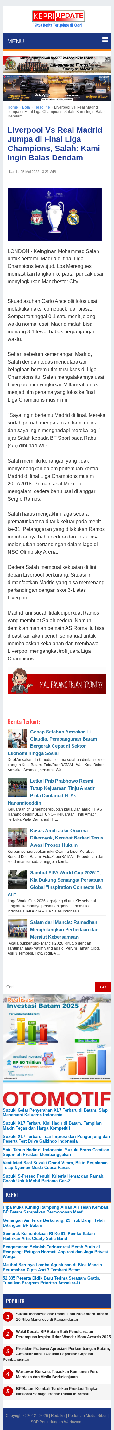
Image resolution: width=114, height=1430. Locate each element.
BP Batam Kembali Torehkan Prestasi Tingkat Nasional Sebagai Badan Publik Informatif (57, 1391)
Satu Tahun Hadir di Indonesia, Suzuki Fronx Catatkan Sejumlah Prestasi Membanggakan (56, 1152)
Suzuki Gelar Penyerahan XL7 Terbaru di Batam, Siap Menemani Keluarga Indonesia (55, 1112)
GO (103, 987)
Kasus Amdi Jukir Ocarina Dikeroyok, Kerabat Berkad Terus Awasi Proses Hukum (66, 838)
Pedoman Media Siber (87, 1415)
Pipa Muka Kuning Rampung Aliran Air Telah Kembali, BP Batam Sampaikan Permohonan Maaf (56, 1209)
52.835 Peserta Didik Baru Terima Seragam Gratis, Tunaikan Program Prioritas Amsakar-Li (51, 1280)
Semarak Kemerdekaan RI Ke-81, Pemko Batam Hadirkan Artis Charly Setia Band (49, 1236)
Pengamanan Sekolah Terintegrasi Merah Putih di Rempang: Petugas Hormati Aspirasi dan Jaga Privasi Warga (55, 1252)
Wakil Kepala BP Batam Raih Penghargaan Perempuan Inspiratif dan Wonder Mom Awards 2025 (63, 1334)
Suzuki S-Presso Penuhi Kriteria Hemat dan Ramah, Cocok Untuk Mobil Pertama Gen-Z (53, 1178)
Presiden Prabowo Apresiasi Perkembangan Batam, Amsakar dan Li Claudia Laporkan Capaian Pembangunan (56, 1354)
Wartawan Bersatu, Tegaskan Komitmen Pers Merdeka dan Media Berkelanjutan (57, 1374)
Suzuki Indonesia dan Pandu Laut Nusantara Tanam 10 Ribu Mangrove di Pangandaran (62, 1317)
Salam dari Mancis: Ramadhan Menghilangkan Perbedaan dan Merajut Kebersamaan (64, 929)
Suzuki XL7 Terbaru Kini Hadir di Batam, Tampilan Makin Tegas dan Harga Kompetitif (52, 1125)
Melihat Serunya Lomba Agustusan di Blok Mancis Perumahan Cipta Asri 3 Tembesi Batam (52, 1267)
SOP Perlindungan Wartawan (56, 1422)
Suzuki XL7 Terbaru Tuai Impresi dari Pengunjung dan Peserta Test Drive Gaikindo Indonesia (56, 1139)
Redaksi (58, 1415)
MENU (15, 41)
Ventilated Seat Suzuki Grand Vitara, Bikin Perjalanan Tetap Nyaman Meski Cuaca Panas (55, 1165)
